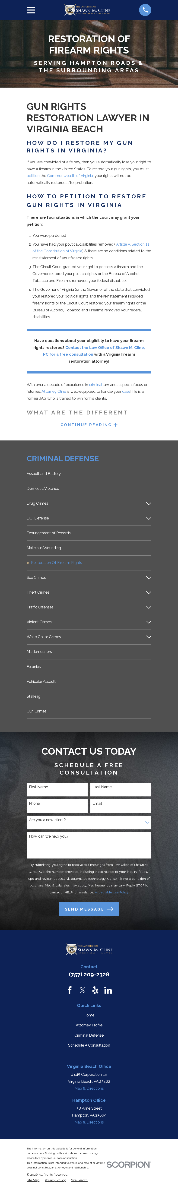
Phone (34, 803)
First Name (38, 787)
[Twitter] (82, 990)
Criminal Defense (89, 1035)
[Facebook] (69, 990)
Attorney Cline (53, 391)
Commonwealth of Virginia (70, 175)
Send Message (84, 909)
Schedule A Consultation (89, 1045)
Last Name (102, 787)
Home (89, 1015)
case (126, 391)
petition (33, 175)
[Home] (87, 10)
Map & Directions (89, 1088)
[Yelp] (95, 990)
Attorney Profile (89, 1025)
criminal (95, 384)
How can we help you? (49, 836)
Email (97, 803)
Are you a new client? (47, 819)
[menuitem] (89, 473)
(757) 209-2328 (89, 974)
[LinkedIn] (108, 990)
